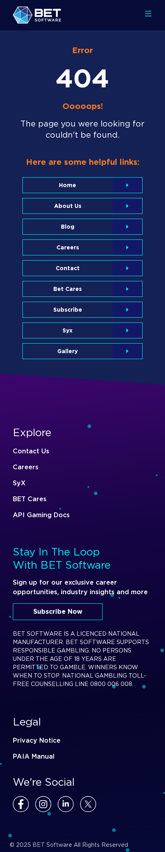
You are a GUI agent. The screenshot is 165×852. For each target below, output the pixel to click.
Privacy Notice (36, 740)
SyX (19, 483)
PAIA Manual (33, 756)
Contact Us (31, 451)
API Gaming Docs (41, 515)
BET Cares (29, 499)
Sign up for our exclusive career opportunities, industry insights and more (80, 587)
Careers (25, 467)
